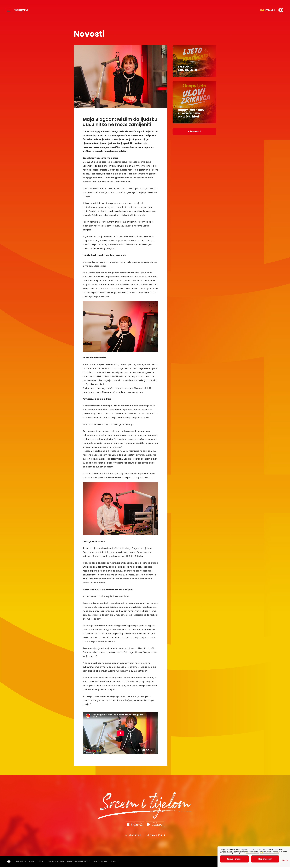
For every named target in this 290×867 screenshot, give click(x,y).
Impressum (21, 861)
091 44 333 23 (157, 835)
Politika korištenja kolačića (78, 861)
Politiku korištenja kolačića (269, 853)
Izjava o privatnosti (56, 861)
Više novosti (194, 131)
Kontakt (41, 861)
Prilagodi (284, 860)
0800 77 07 (134, 835)
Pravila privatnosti (252, 853)
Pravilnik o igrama (100, 861)
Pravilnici (114, 861)
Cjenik (31, 861)
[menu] (9, 10)
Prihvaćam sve (234, 859)
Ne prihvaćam (265, 859)
